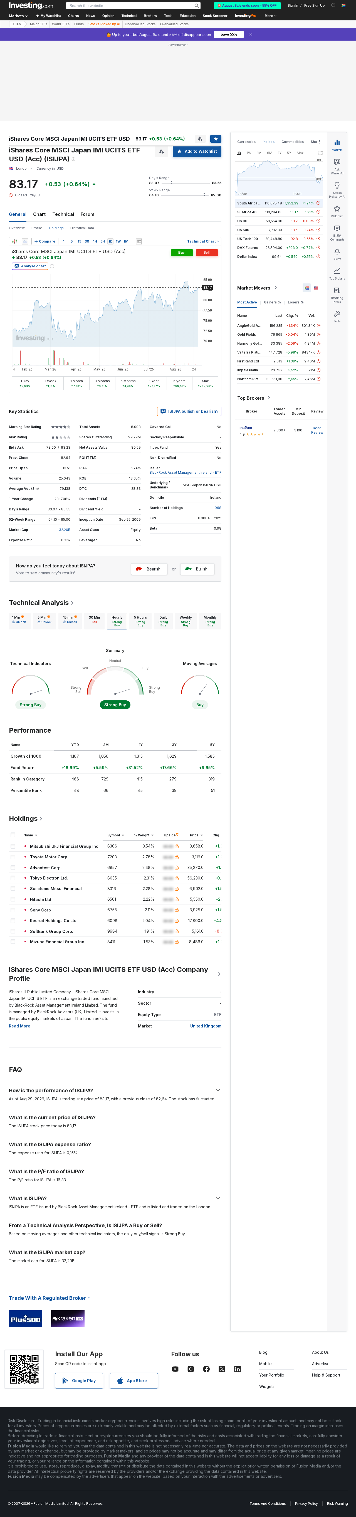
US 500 (243, 230)
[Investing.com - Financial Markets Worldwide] (31, 5)
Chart (39, 214)
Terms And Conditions (267, 1503)
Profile (36, 228)
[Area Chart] (25, 241)
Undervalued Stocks (140, 24)
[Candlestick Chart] (14, 241)
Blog (263, 1352)
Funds (79, 24)
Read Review (317, 430)
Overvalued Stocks (174, 24)
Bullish (201, 569)
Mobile (265, 1363)
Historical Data (82, 228)
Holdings (23, 818)
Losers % (296, 302)
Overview (17, 228)
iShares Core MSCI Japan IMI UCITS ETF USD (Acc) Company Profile (108, 973)
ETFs (17, 24)
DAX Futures (247, 247)
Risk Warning (337, 1503)
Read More (19, 1026)
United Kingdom (205, 1026)
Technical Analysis (39, 603)
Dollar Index (247, 256)
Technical (63, 214)
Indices (269, 142)
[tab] (19, 621)
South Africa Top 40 (253, 203)
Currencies (246, 142)
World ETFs (61, 24)
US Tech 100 (247, 238)
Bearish (153, 569)
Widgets (267, 1386)
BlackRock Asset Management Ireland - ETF (185, 472)
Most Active (247, 302)
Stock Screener (215, 16)
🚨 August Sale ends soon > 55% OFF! (247, 6)
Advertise (321, 1363)
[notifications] (333, 5)
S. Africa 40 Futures (253, 212)
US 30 (242, 221)
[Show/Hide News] (139, 241)
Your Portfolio (271, 1375)
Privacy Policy (306, 1503)
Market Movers (253, 287)
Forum (87, 214)
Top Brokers (250, 398)
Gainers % (272, 302)
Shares (316, 142)
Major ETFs (38, 24)
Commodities (292, 142)
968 (218, 508)
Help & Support (326, 1375)
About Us (320, 1352)
